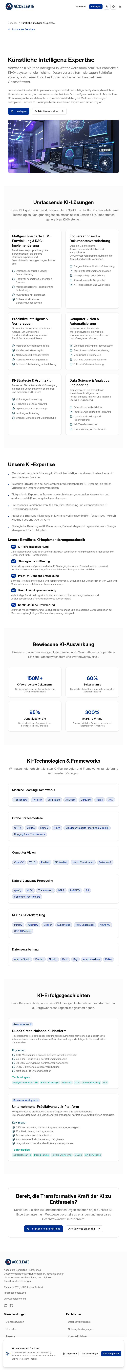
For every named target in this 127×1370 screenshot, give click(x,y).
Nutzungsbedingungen (80, 1329)
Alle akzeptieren (111, 1353)
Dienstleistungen (15, 1321)
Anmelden (81, 6)
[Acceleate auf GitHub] (11, 1305)
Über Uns (11, 1329)
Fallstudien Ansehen (47, 111)
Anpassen (72, 1353)
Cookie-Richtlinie (77, 1336)
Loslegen (96, 6)
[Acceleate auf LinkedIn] (5, 1305)
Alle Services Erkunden (81, 1228)
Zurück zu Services (23, 29)
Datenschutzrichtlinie (79, 1321)
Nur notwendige (90, 1353)
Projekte (10, 1336)
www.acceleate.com (15, 1298)
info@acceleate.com (15, 1292)
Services (13, 23)
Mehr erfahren (31, 1359)
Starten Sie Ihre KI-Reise (46, 1228)
